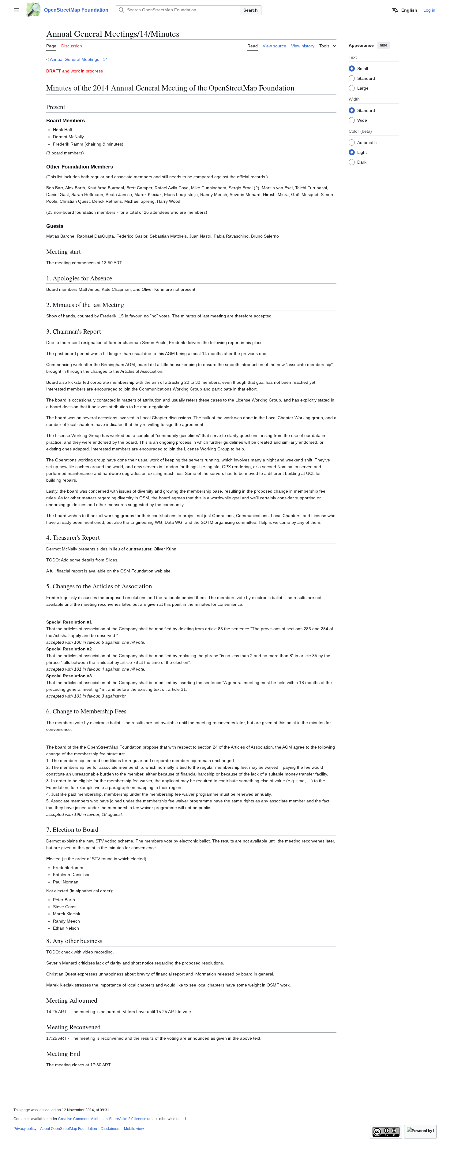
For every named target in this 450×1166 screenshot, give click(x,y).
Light (362, 152)
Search (250, 10)
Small (362, 68)
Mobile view (134, 1129)
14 (105, 59)
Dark (361, 161)
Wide (362, 119)
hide (383, 45)
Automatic (367, 142)
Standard (366, 78)
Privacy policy (24, 1129)
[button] (16, 10)
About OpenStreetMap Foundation (68, 1129)
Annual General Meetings (74, 59)
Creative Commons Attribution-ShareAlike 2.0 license (102, 1119)
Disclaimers (110, 1129)
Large (363, 87)
